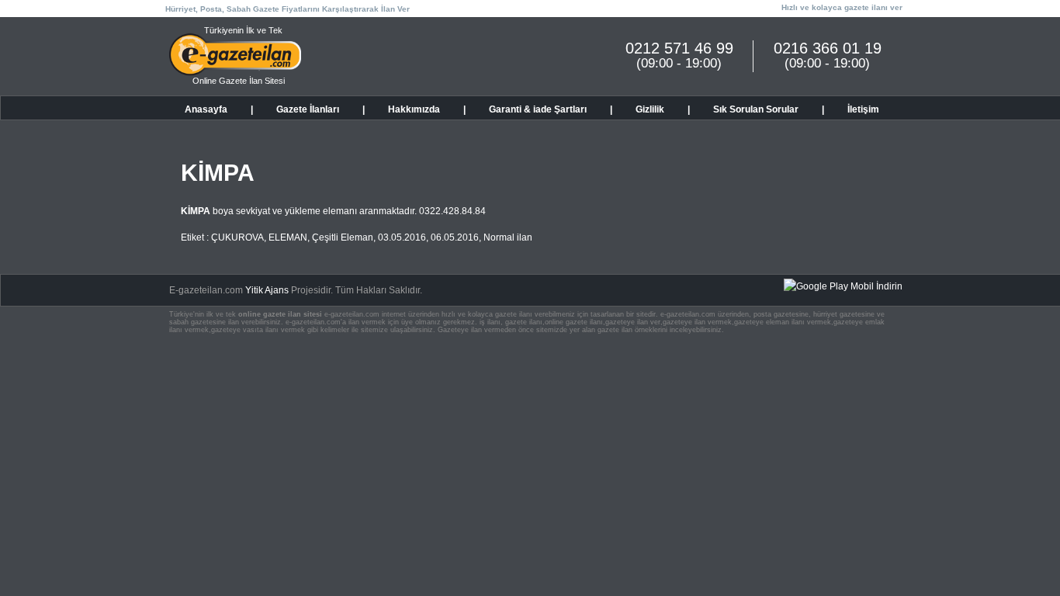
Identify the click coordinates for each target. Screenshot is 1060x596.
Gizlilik (650, 109)
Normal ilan (507, 237)
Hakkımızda (414, 109)
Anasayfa (206, 109)
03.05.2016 (402, 237)
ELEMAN (287, 237)
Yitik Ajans (267, 290)
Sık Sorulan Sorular (755, 109)
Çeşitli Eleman (342, 237)
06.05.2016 (455, 237)
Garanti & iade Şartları (538, 109)
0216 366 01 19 (828, 48)
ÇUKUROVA (237, 237)
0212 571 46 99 (679, 48)
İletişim (863, 109)
